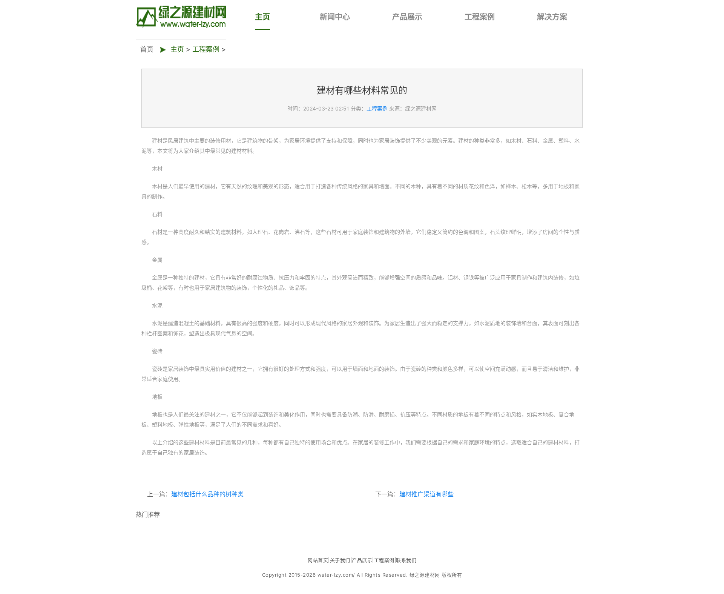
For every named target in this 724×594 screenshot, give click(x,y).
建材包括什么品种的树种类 (207, 494)
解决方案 (552, 16)
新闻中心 (335, 16)
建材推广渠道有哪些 (426, 494)
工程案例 (480, 16)
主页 (262, 16)
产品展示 (407, 16)
